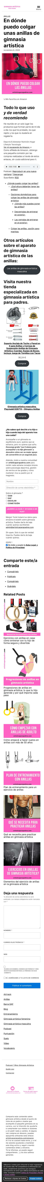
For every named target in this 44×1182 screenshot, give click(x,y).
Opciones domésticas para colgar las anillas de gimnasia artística (24, 197)
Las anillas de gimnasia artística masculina (22, 270)
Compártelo (13, 571)
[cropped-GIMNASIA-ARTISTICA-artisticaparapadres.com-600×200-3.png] (12, 7)
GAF (9, 498)
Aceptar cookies (35, 1178)
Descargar (18, 174)
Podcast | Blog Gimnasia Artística (20, 1065)
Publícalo (11, 576)
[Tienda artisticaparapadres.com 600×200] (22, 1090)
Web (5, 954)
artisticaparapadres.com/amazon (20, 1138)
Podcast (7, 1028)
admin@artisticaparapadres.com (20, 527)
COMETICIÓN (13, 503)
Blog (6, 1009)
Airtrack (7, 994)
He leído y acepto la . (22, 546)
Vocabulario (9, 1048)
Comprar (22, 363)
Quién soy (10, 1069)
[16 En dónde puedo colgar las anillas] (22, 73)
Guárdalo (11, 586)
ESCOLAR (11, 501)
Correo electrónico (14, 942)
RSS (17, 177)
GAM (9, 496)
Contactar (10, 1073)
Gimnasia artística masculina (17, 1024)
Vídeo (6, 1043)
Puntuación (9, 1033)
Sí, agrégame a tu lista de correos (22, 978)
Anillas (7, 16)
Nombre (8, 930)
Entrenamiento (11, 1014)
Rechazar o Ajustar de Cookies (15, 1178)
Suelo (6, 1038)
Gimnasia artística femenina (17, 1019)
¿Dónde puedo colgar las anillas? (22, 183)
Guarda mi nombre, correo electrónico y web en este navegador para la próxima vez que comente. (21, 971)
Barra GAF (8, 1004)
